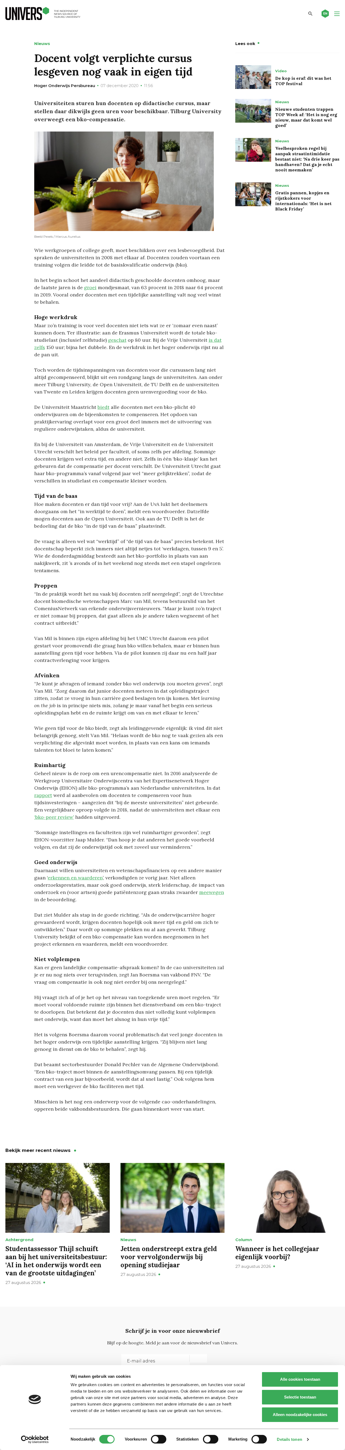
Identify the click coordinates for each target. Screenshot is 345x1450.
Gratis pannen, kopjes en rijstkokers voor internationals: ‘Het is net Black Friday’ (303, 201)
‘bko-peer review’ (54, 817)
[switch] (158, 1439)
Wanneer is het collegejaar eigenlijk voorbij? (277, 1253)
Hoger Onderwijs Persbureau (64, 85)
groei (90, 287)
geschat (117, 340)
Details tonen (289, 1439)
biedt (103, 407)
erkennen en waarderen (75, 878)
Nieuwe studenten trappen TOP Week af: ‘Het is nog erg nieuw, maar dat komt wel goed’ (306, 117)
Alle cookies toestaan (300, 1379)
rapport (43, 795)
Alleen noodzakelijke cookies (300, 1414)
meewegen (211, 892)
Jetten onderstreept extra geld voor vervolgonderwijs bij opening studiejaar (168, 1257)
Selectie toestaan (300, 1397)
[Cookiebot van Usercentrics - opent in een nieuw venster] (34, 1439)
